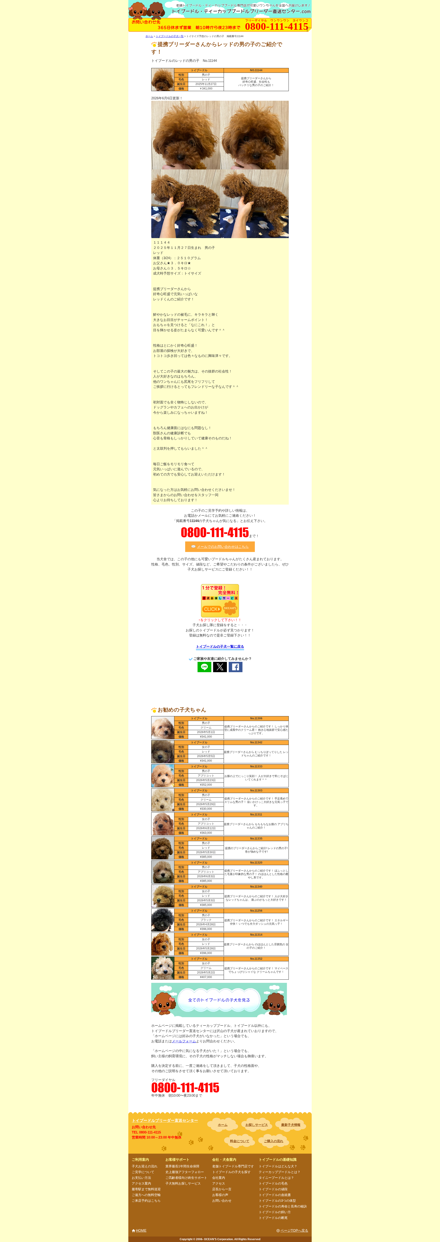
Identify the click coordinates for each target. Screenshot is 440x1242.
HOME (141, 1230)
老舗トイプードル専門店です (233, 1166)
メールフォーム (184, 1041)
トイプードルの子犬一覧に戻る (220, 646)
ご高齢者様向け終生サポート (186, 1177)
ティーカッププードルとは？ (279, 1172)
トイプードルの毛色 (273, 1183)
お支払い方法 (141, 1177)
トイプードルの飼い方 (275, 1212)
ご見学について (143, 1172)
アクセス (218, 1183)
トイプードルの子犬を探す (231, 1172)
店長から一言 (221, 1189)
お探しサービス (256, 1125)
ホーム (223, 1125)
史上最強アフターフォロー (184, 1172)
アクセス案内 (141, 1183)
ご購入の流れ (273, 1141)
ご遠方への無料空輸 (146, 1195)
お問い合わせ (221, 1200)
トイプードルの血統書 (275, 1195)
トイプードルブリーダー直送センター (165, 1120)
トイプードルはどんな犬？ (278, 1166)
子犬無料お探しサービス (183, 1183)
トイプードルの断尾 (273, 1218)
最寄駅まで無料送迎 (146, 1189)
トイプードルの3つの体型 (277, 1200)
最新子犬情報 (290, 1125)
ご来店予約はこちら (146, 1200)
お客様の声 (220, 1195)
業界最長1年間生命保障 (182, 1166)
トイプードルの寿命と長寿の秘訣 (283, 1206)
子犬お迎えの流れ (144, 1166)
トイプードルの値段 (273, 1189)
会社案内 (218, 1177)
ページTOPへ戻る (294, 1230)
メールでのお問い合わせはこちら (223, 547)
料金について (239, 1141)
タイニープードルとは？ (276, 1177)
